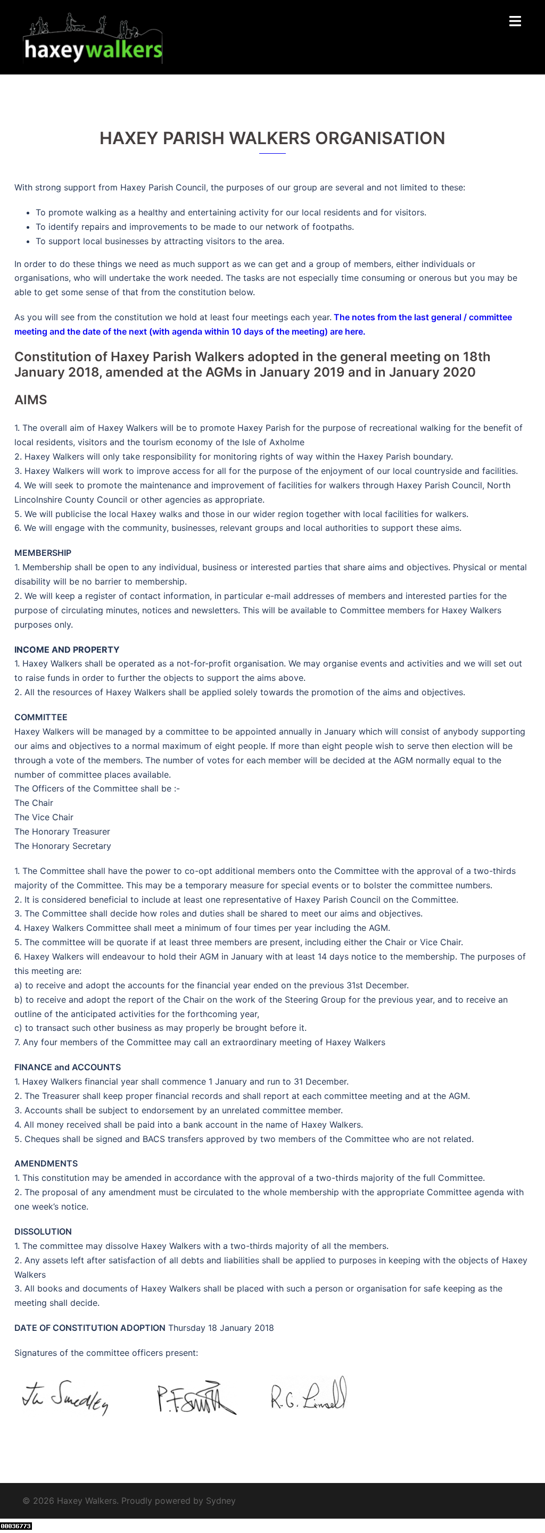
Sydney (221, 1500)
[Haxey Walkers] (92, 36)
